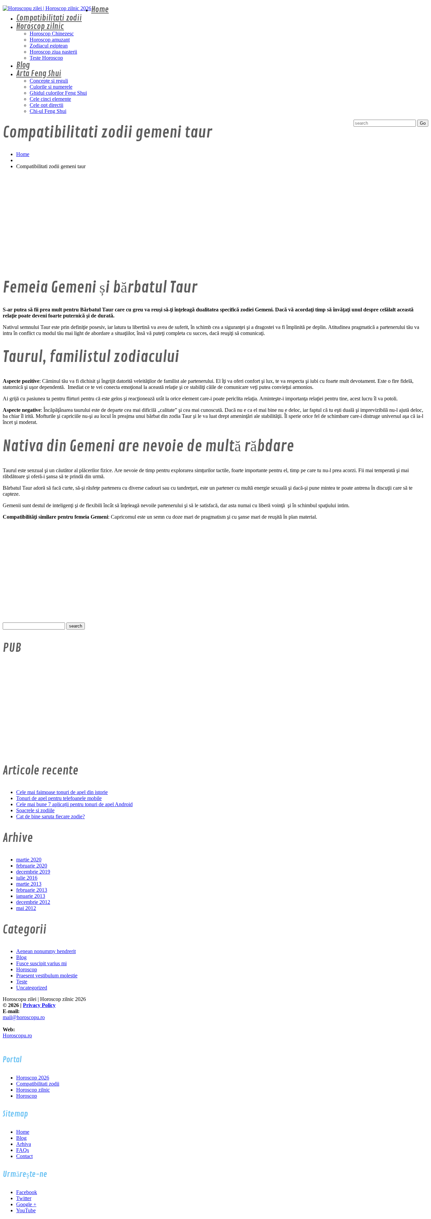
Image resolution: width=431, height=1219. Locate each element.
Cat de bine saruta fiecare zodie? (50, 816)
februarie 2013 (31, 890)
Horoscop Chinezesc (52, 33)
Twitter (23, 1198)
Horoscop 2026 (32, 1077)
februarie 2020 (31, 865)
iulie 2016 (26, 878)
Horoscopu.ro (17, 1035)
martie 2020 (28, 859)
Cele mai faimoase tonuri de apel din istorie (62, 792)
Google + (26, 1204)
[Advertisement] (205, 222)
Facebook (26, 1192)
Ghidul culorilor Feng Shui (58, 93)
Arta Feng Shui (38, 74)
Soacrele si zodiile (35, 810)
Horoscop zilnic (40, 26)
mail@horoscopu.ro (24, 1017)
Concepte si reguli (49, 81)
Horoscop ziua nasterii (53, 52)
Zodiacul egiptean (49, 46)
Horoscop (26, 969)
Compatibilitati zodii (49, 18)
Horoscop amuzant (50, 39)
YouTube (26, 1210)
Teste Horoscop (46, 58)
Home (100, 9)
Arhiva (23, 1144)
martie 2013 (28, 884)
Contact (24, 1156)
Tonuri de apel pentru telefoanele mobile (59, 798)
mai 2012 (26, 908)
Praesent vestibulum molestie (46, 975)
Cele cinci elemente (50, 99)
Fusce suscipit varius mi (41, 963)
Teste (21, 981)
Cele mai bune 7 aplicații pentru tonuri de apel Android (74, 804)
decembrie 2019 (33, 872)
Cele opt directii (46, 105)
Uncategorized (31, 988)
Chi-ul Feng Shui (48, 111)
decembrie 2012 (33, 902)
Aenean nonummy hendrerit (46, 951)
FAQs (22, 1150)
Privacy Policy (39, 1005)
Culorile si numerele (51, 87)
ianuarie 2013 (30, 896)
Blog (23, 65)
